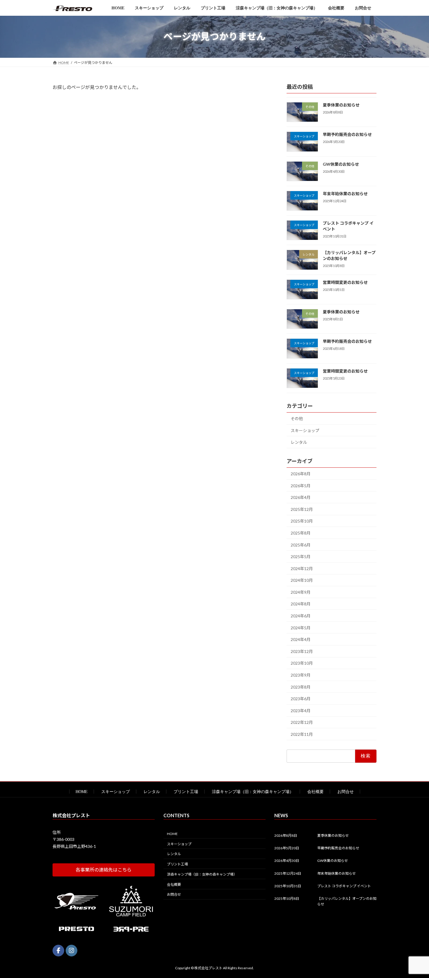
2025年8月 (301, 532)
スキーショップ (305, 430)
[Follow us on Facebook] (58, 950)
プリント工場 (186, 791)
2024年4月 (301, 639)
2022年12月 (302, 722)
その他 (297, 418)
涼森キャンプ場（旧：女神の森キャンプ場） (253, 791)
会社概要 (315, 791)
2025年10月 (302, 520)
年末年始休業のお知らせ (345, 193)
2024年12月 (302, 568)
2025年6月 (301, 544)
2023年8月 (301, 686)
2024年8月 (301, 603)
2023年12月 (302, 651)
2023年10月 (302, 663)
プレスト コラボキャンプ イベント (344, 886)
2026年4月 (301, 497)
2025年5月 (301, 556)
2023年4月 (301, 710)
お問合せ (345, 791)
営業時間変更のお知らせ (345, 282)
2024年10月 (302, 580)
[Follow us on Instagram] (71, 950)
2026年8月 (301, 473)
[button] (104, 869)
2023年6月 (301, 698)
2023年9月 (301, 675)
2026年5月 (301, 485)
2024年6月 (301, 615)
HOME (82, 791)
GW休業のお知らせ (341, 163)
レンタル (299, 442)
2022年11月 (302, 734)
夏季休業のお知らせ (341, 104)
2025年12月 (302, 509)
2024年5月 (301, 627)
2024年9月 (301, 591)
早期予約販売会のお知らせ (347, 134)
